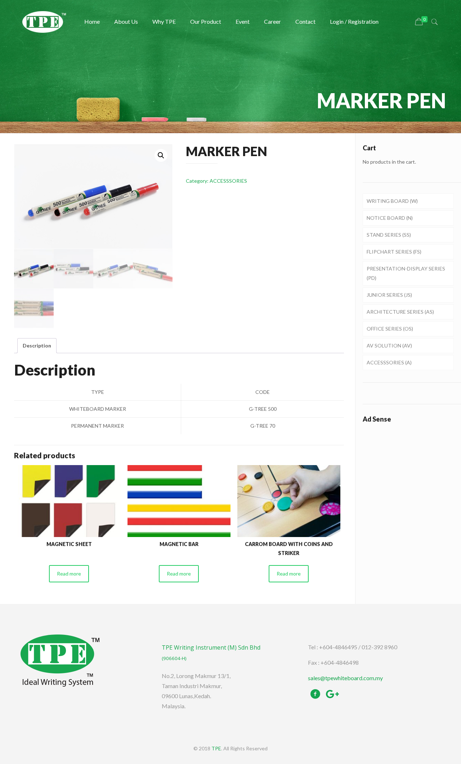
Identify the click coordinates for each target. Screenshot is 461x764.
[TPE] (44, 21)
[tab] (37, 345)
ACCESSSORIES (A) (389, 362)
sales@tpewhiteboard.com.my (345, 677)
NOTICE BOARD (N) (390, 218)
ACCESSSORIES (228, 181)
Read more (69, 573)
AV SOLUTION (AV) (389, 345)
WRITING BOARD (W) (392, 201)
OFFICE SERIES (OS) (390, 329)
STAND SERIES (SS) (389, 235)
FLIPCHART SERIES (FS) (394, 252)
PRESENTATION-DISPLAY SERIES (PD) (406, 273)
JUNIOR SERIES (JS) (389, 295)
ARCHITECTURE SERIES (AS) (400, 312)
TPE (216, 748)
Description (37, 345)
